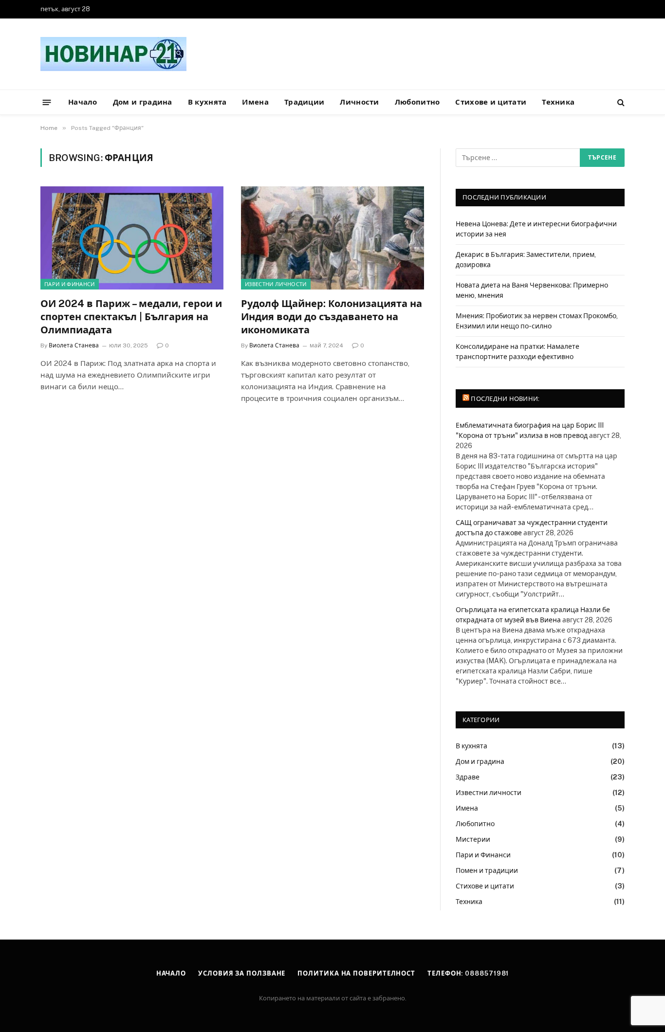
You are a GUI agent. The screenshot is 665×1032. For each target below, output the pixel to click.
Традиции (304, 102)
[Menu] (47, 102)
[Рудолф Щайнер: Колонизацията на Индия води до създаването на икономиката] (332, 238)
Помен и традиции (487, 870)
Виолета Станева (74, 345)
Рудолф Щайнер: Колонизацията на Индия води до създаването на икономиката (331, 317)
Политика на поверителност (356, 973)
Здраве (468, 777)
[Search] (620, 102)
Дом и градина (142, 102)
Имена (255, 102)
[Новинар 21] (113, 54)
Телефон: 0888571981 (468, 973)
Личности (359, 102)
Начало (82, 102)
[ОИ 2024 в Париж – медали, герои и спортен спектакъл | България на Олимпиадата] (131, 238)
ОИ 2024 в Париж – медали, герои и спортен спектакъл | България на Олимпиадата (131, 317)
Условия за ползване (241, 973)
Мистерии (473, 839)
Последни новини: (505, 398)
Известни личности (276, 284)
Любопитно (417, 102)
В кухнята (207, 102)
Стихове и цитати (490, 102)
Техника (558, 102)
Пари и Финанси (69, 284)
